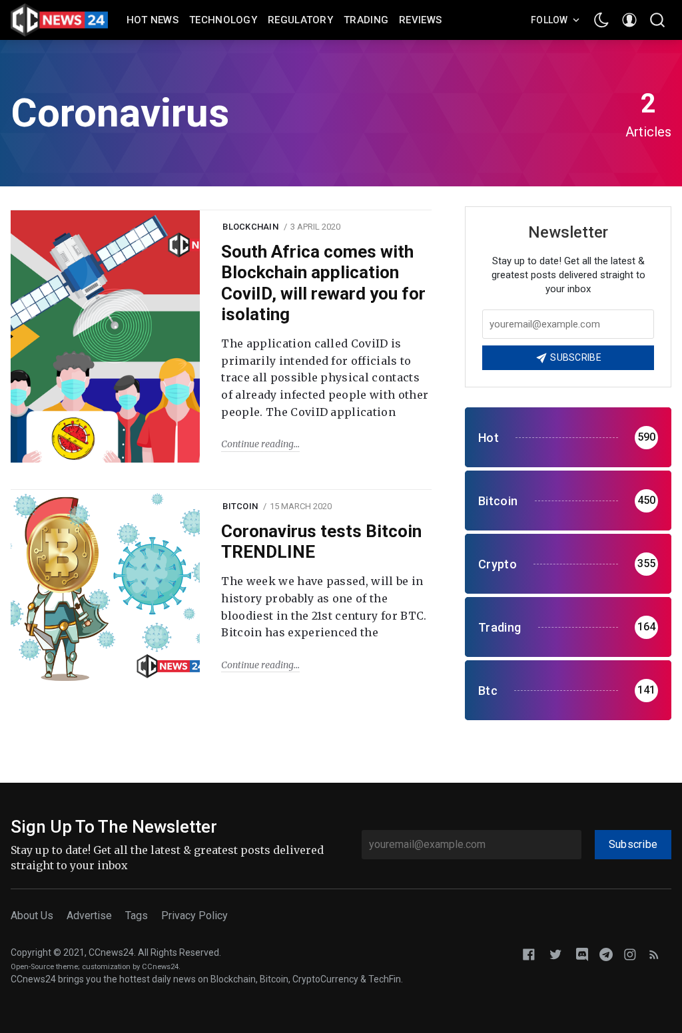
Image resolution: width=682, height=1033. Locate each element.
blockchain (250, 227)
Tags (136, 915)
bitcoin (240, 506)
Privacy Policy (194, 915)
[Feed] (654, 953)
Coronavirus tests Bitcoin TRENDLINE (321, 541)
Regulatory (300, 20)
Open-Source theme (44, 966)
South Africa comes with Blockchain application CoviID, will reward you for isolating (323, 283)
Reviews (420, 20)
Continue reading (257, 444)
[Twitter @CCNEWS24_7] (555, 953)
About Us (32, 915)
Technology (223, 20)
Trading (366, 20)
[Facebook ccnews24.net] (528, 953)
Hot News (152, 20)
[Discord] (582, 953)
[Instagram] (630, 953)
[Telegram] (606, 953)
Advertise (89, 915)
